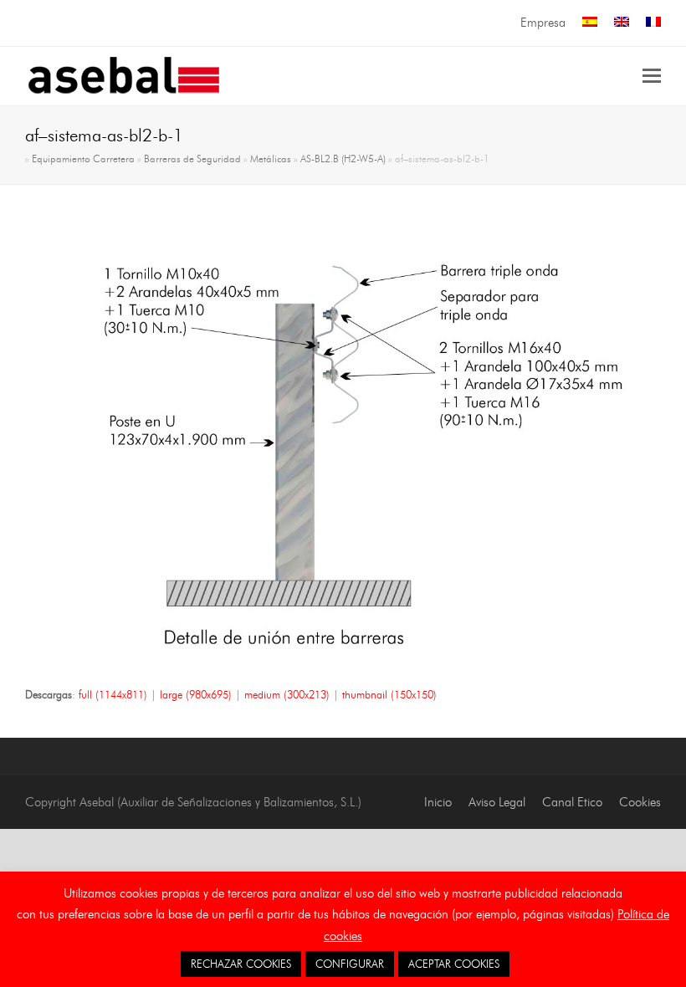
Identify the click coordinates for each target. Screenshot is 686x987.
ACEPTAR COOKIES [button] (453, 963)
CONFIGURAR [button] (349, 963)
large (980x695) (196, 694)
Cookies (640, 802)
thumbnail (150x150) (389, 694)
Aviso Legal (496, 802)
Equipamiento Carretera (83, 159)
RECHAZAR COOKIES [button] (241, 963)
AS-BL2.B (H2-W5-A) (343, 159)
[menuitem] (589, 23)
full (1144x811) (113, 694)
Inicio (438, 802)
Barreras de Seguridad (192, 159)
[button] (651, 76)
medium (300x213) (287, 694)
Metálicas (270, 159)
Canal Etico (572, 802)
